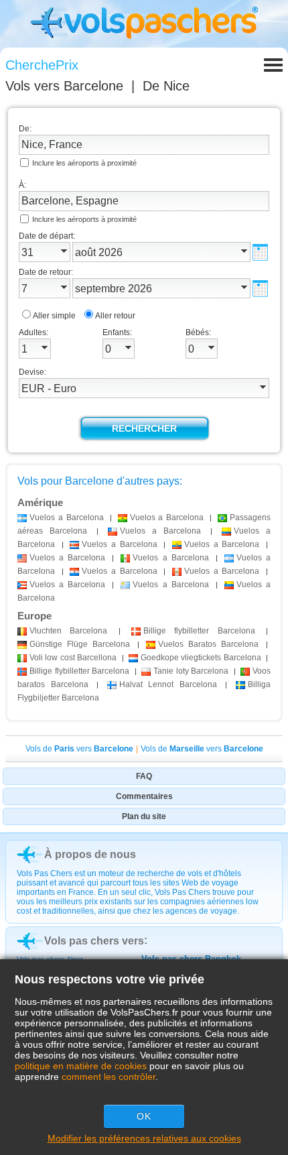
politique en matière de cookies (81, 1065)
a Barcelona (66, 517)
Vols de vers (79, 748)
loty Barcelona (190, 671)
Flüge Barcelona (79, 644)
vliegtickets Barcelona (201, 657)
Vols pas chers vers (94, 941)
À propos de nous (90, 854)
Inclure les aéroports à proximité (84, 163)
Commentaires (144, 796)
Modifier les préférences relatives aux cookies (144, 1138)
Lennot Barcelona (168, 684)
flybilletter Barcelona (199, 630)
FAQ (144, 776)
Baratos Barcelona (208, 644)
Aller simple (54, 315)
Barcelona (68, 630)
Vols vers (64, 85)
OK (144, 1116)
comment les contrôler (108, 1076)
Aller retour (115, 315)
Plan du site (144, 816)
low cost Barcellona (73, 657)
